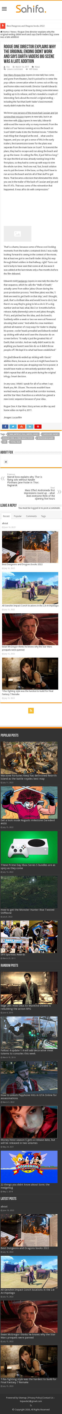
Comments (31, 516)
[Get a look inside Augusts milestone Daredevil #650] (29, 802)
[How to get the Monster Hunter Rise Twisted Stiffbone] (29, 892)
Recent (6, 516)
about (5, 523)
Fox (8, 67)
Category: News (50, 434)
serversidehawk (45, 438)
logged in (35, 508)
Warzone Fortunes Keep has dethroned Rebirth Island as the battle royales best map (29, 777)
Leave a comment (15, 69)
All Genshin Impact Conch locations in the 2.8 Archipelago (30, 605)
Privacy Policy (35, 1397)
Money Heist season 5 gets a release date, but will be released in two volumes (28, 1141)
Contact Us (48, 1397)
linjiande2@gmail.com (31, 1401)
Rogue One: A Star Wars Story (18, 438)
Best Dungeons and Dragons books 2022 (22, 564)
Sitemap (23, 1397)
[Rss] (31, 710)
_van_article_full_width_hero (23, 434)
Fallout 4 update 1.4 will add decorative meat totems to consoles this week (27, 1052)
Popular (18, 516)
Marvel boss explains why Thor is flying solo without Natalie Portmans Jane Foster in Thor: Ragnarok (24, 480)
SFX (4, 442)
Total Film (15, 442)
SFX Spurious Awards (13, 954)
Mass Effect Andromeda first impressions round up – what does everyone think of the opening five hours (39, 493)
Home (5, 31)
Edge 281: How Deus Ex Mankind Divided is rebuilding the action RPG (26, 1007)
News (13, 31)
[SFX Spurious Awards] (29, 937)
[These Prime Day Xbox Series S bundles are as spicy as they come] (29, 847)
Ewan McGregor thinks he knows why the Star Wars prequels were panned (28, 1336)
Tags (43, 516)
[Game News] (31, 8)
